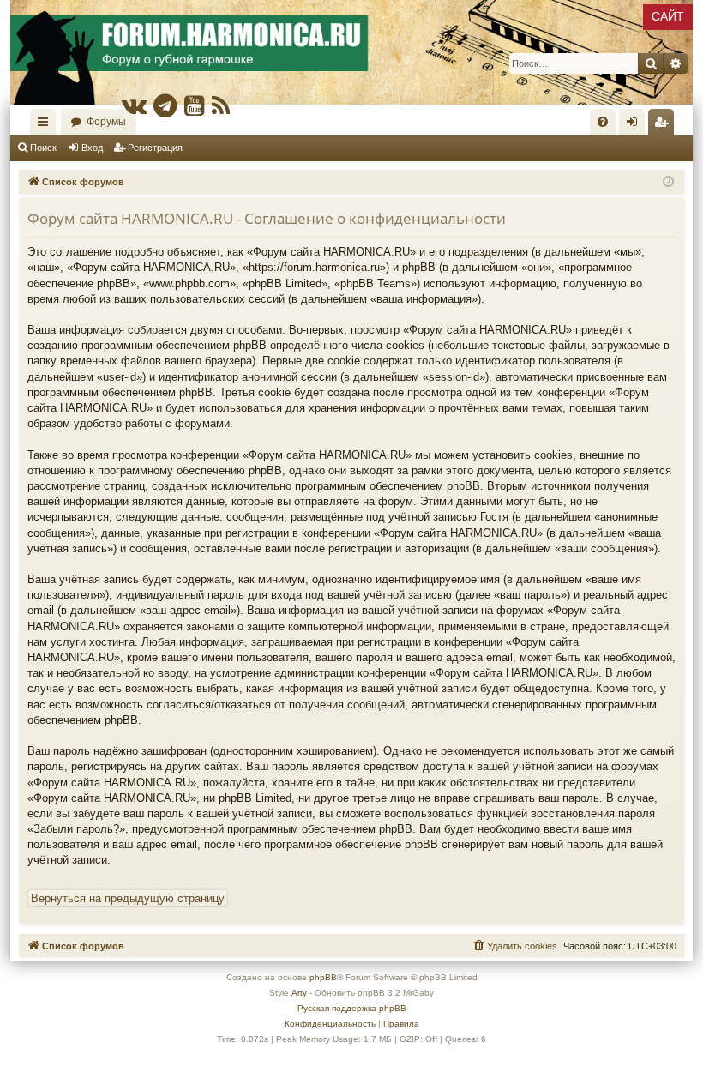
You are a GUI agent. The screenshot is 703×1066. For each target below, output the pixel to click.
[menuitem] (603, 122)
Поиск (43, 147)
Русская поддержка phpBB (351, 1008)
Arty (299, 992)
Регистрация (155, 147)
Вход (92, 147)
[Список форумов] (351, 52)
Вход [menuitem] (636, 125)
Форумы (106, 122)
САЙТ (668, 16)
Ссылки (46, 125)
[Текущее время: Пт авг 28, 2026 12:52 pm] (668, 182)
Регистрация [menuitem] (664, 125)
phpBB (323, 977)
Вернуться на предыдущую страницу (128, 898)
